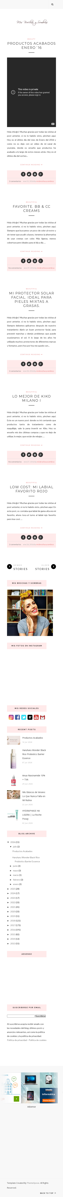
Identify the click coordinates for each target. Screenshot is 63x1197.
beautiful (31, 202)
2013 (12, 943)
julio (15, 846)
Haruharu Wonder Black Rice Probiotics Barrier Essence (34, 754)
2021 (12, 907)
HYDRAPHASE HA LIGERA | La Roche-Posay (32, 814)
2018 (12, 920)
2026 (12, 842)
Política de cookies (37, 1040)
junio (15, 866)
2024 (12, 893)
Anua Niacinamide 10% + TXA (33, 777)
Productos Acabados (32, 737)
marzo (16, 875)
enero (16, 884)
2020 (12, 911)
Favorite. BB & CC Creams (31, 208)
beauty (31, 39)
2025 (12, 888)
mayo (15, 870)
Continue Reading (30, 165)
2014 (12, 939)
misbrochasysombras (45, 181)
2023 (12, 898)
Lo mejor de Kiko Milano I (31, 398)
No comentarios (15, 268)
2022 (12, 902)
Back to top (47, 1193)
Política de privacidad (17, 1040)
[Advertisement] (26, 979)
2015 (12, 934)
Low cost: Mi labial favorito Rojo (31, 489)
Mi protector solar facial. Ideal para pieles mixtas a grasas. (31, 299)
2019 (12, 916)
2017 (12, 925)
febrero (16, 879)
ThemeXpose (33, 1183)
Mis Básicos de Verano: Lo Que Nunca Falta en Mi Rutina (33, 796)
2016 (12, 929)
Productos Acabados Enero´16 (31, 45)
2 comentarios (15, 181)
